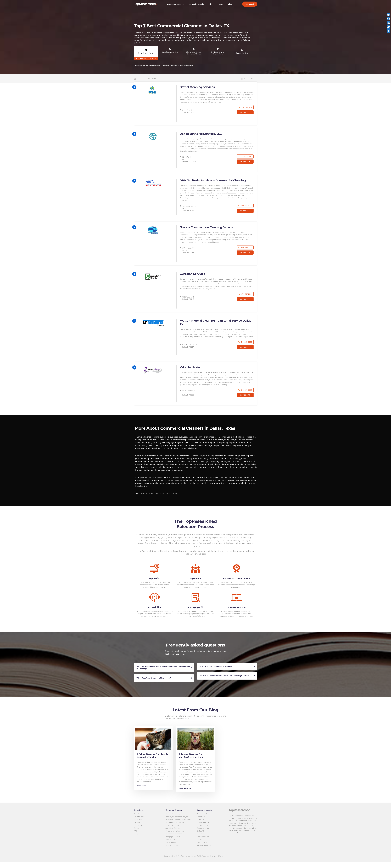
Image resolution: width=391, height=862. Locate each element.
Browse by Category (175, 4)
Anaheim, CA (202, 814)
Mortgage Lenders (172, 837)
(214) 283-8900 (246, 342)
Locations (143, 493)
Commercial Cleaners (169, 493)
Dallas (157, 493)
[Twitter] (389, 15)
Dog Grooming (171, 839)
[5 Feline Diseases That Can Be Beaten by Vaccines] (153, 738)
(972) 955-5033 (246, 247)
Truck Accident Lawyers (174, 822)
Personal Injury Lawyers (174, 831)
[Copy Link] (389, 27)
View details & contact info (146, 58)
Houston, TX (201, 834)
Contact (222, 4)
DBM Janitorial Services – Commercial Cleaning (213, 180)
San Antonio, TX (203, 837)
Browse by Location (196, 4)
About (211, 4)
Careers (137, 822)
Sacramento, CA (203, 828)
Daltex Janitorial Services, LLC (201, 133)
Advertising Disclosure (250, 79)
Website (246, 112)
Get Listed (249, 4)
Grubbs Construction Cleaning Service (206, 227)
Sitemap (221, 856)
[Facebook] (389, 19)
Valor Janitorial (190, 367)
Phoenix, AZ (201, 817)
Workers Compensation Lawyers (178, 819)
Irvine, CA (200, 819)
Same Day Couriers (172, 828)
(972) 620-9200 (246, 206)
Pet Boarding (170, 842)
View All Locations (204, 845)
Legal (214, 856)
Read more (141, 786)
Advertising (138, 819)
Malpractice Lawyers (173, 825)
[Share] (389, 31)
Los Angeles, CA (203, 822)
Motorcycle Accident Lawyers (176, 817)
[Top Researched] (137, 493)
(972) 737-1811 (246, 156)
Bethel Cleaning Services (197, 87)
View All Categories (172, 845)
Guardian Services (192, 274)
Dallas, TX (200, 831)
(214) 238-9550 (246, 390)
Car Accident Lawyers (173, 814)
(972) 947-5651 (246, 107)
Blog (230, 4)
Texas (151, 493)
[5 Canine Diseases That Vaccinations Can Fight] (195, 738)
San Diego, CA (202, 825)
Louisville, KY (202, 839)
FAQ (135, 831)
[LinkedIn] (389, 23)
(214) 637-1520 (246, 294)
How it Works (139, 817)
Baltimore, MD (202, 842)
